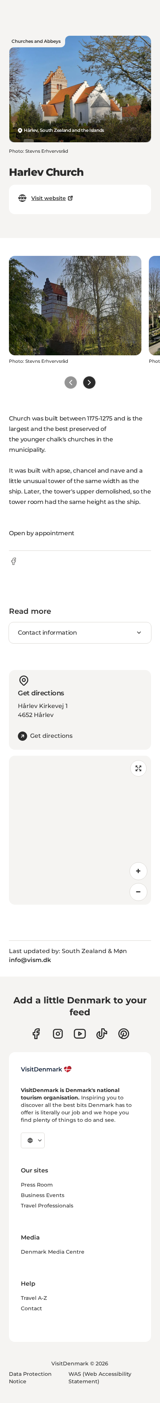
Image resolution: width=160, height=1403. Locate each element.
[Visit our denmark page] (35, 1033)
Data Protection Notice (30, 1378)
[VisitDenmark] (46, 1069)
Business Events (42, 1195)
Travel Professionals (47, 1205)
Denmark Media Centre (52, 1251)
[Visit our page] (57, 1033)
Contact (31, 1308)
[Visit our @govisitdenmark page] (101, 1033)
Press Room (37, 1184)
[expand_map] (138, 768)
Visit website (48, 198)
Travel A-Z (34, 1298)
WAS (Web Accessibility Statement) (99, 1378)
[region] (80, 830)
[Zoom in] (138, 871)
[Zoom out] (138, 892)
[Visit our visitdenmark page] (79, 1033)
